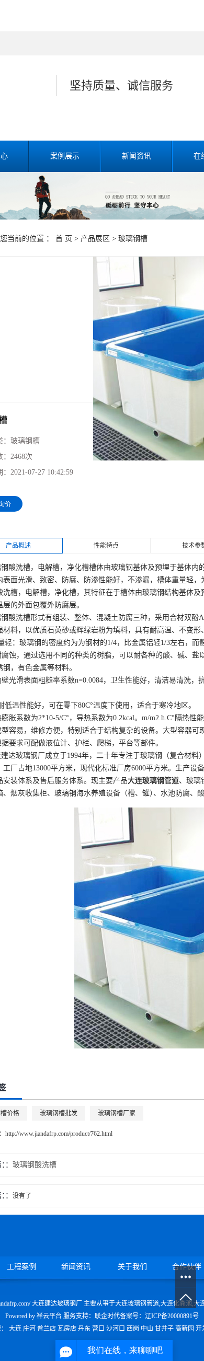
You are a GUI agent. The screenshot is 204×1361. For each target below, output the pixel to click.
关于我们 (132, 1267)
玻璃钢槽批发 (58, 1113)
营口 (98, 1328)
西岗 (133, 1328)
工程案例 (21, 1267)
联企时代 (107, 1316)
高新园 (184, 1328)
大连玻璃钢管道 (137, 1303)
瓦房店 (67, 1328)
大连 (15, 1328)
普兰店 (46, 1328)
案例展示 (65, 156)
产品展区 (95, 239)
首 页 (63, 239)
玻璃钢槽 (133, 239)
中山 (147, 1328)
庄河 (29, 1328)
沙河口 (115, 1328)
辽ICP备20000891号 (172, 1316)
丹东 (84, 1328)
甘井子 (164, 1328)
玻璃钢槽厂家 (116, 1113)
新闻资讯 (136, 156)
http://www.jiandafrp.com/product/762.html (58, 1133)
